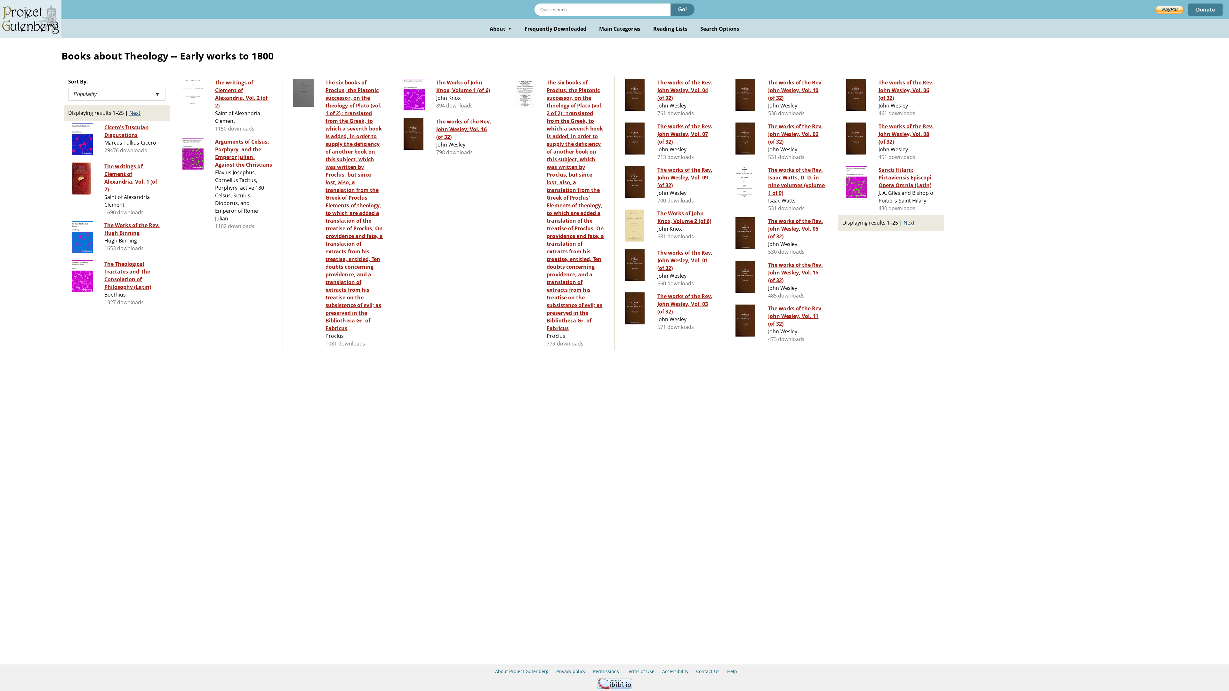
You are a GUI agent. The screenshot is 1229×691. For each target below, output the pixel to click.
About (501, 28)
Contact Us (707, 671)
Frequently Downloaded (555, 28)
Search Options (720, 28)
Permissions (606, 671)
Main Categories (620, 28)
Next (135, 112)
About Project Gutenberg (522, 671)
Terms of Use (640, 671)
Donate (1205, 9)
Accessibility (675, 671)
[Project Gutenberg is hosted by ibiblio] (614, 687)
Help (732, 671)
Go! (682, 9)
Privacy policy (570, 671)
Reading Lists (670, 28)
